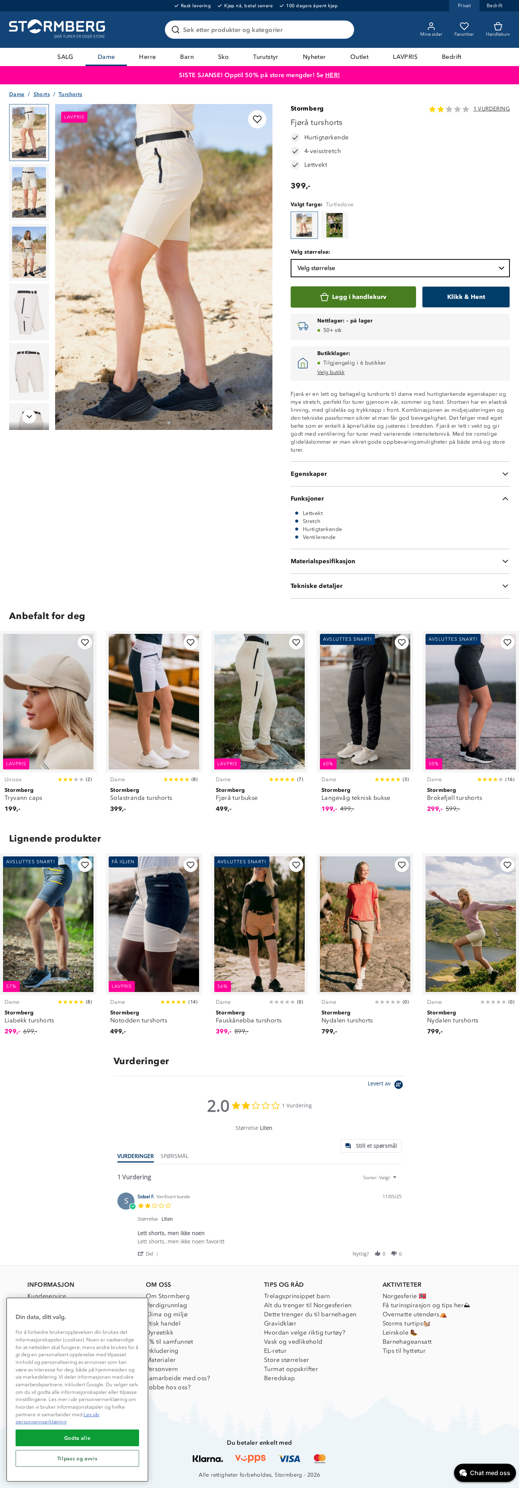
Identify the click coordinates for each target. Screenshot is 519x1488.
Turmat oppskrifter (291, 1369)
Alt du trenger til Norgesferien (307, 1305)
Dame (106, 56)
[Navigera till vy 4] (29, 312)
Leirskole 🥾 (400, 1332)
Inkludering (162, 1350)
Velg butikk (331, 372)
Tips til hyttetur (404, 1350)
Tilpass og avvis (77, 1458)
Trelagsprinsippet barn (297, 1296)
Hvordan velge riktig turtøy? (304, 1332)
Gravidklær (280, 1323)
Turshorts (70, 94)
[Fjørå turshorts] (304, 225)
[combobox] (381, 1177)
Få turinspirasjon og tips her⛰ (426, 1305)
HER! (332, 75)
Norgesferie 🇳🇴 (405, 1296)
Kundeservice (46, 1296)
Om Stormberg (168, 1296)
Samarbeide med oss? (178, 1378)
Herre (147, 56)
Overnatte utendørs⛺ (415, 1314)
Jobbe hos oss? (168, 1387)
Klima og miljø (167, 1314)
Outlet (359, 56)
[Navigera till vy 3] (29, 252)
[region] (77, 1389)
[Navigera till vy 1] (29, 132)
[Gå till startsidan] (58, 29)
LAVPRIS (405, 56)
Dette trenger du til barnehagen (310, 1314)
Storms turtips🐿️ (407, 1323)
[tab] (371, 1146)
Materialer (161, 1359)
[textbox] (400, 1180)
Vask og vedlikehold (293, 1341)
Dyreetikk (160, 1332)
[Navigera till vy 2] (29, 192)
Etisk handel (163, 1323)
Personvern (162, 1369)
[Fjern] (343, 29)
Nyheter (314, 56)
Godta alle (77, 1438)
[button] (149, 1253)
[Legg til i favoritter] (257, 119)
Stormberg (307, 108)
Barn (187, 56)
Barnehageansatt (407, 1341)
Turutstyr (265, 56)
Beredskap (279, 1378)
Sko (223, 56)
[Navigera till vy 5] (29, 371)
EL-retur (275, 1350)
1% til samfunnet (169, 1341)
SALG (65, 56)
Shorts (41, 94)
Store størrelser (286, 1359)
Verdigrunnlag (166, 1305)
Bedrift (452, 56)
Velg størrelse (316, 268)
